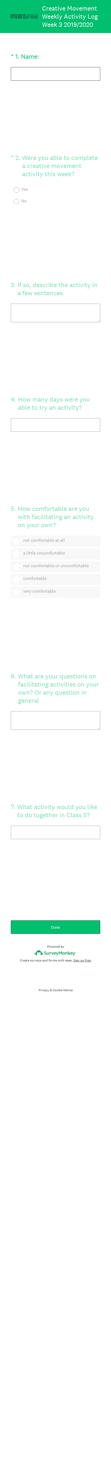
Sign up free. (82, 960)
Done (55, 927)
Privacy (44, 990)
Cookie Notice (63, 990)
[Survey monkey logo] (56, 952)
